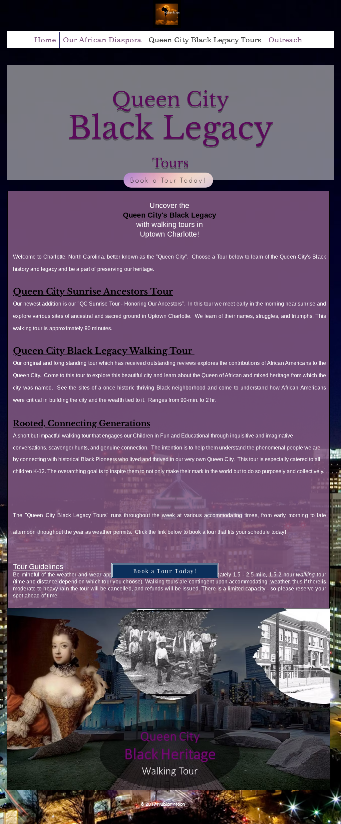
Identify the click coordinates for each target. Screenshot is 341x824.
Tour (161, 291)
